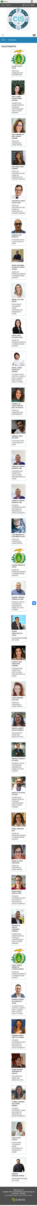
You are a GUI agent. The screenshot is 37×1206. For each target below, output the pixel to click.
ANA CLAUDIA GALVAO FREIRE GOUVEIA (17, 98)
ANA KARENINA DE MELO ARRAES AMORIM (18, 136)
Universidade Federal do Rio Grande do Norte (18, 1195)
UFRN (2, 5)
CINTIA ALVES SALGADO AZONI (17, 336)
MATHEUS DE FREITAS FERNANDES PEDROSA (16, 928)
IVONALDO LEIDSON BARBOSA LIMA (18, 467)
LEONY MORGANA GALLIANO (17, 699)
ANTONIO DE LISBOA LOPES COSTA (18, 202)
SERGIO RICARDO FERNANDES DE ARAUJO (17, 1071)
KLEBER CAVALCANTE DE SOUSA (17, 633)
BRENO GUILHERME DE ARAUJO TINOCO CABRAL (18, 267)
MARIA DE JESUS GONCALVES (17, 862)
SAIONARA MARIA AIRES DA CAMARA (18, 1036)
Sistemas (8, 5)
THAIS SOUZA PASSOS (16, 1139)
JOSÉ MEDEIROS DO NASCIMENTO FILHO (18, 536)
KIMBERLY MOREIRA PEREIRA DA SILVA (18, 598)
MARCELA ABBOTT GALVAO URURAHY (18, 729)
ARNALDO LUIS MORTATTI (16, 236)
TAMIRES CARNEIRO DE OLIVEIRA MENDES (18, 1104)
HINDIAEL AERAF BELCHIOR (17, 437)
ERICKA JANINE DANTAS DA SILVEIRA (17, 369)
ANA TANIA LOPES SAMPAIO (18, 168)
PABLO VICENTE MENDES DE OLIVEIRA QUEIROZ (18, 967)
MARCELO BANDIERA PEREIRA (18, 1175)
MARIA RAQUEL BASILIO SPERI (17, 892)
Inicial (3, 40)
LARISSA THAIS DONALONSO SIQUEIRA (17, 664)
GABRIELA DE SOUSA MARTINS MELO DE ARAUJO (17, 405)
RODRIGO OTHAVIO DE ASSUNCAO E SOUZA (18, 1001)
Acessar (26, 5)
